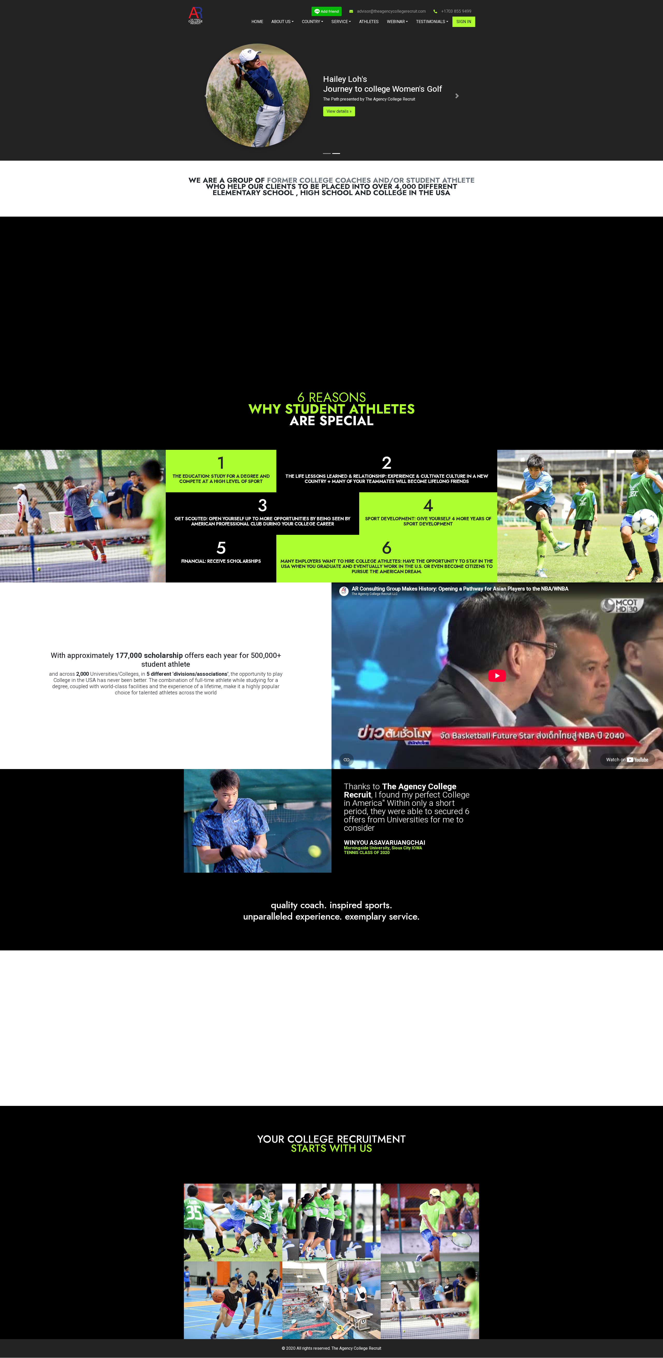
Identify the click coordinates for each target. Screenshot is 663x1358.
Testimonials (430, 22)
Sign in (464, 22)
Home (257, 22)
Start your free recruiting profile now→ (331, 141)
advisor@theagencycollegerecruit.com (391, 11)
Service (340, 22)
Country (311, 22)
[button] (206, 96)
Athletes (369, 22)
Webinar (396, 22)
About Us (281, 22)
